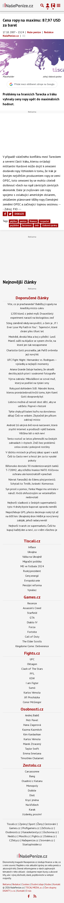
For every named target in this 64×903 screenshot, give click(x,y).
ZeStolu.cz (47, 828)
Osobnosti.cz (32, 709)
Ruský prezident (32, 571)
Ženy (39, 824)
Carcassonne (32, 771)
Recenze (32, 603)
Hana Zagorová (32, 725)
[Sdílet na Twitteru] (10, 214)
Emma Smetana (32, 753)
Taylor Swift (32, 748)
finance (33, 221)
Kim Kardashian (32, 734)
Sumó (32, 687)
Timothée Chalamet (32, 758)
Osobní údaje (37, 884)
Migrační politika (32, 561)
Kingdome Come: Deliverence (32, 646)
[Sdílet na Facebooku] (5, 214)
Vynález (32, 590)
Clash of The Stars (32, 668)
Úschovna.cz (50, 832)
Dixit (32, 795)
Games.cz (32, 597)
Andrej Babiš (32, 715)
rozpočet (44, 221)
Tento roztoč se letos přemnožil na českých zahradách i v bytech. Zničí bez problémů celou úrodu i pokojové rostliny (32, 443)
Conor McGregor (32, 702)
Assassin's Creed (32, 608)
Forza (32, 627)
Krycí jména (32, 800)
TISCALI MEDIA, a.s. (34, 887)
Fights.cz (32, 653)
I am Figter (32, 683)
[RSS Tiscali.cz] (34, 896)
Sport (32, 824)
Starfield (32, 612)
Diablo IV (32, 622)
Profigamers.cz (30, 828)
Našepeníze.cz (30, 840)
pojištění (14, 225)
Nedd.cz (12, 836)
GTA (32, 617)
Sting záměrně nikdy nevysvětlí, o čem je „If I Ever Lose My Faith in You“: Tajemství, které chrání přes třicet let (32, 327)
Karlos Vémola (32, 692)
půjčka (13, 221)
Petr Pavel (32, 720)
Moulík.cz (24, 836)
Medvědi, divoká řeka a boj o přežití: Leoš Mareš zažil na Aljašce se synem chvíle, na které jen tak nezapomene (32, 341)
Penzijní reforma (32, 585)
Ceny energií (32, 575)
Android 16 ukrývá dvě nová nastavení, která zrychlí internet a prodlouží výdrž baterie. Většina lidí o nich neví (32, 429)
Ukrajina (32, 552)
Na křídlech (32, 804)
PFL (32, 673)
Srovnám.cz (46, 840)
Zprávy (23, 824)
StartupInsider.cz (32, 844)
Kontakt (56, 884)
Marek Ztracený (32, 744)
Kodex (48, 884)
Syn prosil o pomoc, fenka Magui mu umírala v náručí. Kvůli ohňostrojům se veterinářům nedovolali (32, 493)
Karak (32, 809)
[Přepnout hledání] (42, 5)
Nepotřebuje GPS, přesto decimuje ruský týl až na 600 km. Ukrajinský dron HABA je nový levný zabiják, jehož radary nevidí (32, 516)
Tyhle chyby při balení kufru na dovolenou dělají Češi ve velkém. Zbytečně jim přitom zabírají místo (32, 415)
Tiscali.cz (32, 541)
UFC (32, 659)
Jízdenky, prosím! (32, 814)
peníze (23, 221)
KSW (32, 678)
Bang (32, 776)
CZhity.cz (14, 840)
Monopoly (32, 785)
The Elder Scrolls (32, 641)
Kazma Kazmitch (32, 729)
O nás (28, 890)
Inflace (32, 547)
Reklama (7, 884)
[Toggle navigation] (58, 5)
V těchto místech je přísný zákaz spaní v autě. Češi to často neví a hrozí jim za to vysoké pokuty (32, 456)
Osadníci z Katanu (32, 781)
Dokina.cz (49, 836)
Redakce (16, 884)
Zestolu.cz (32, 765)
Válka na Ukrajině (32, 556)
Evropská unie (32, 580)
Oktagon (32, 664)
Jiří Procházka (32, 697)
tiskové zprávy (49, 225)
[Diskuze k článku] (23, 35)
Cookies (26, 884)
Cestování (50, 824)
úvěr (37, 225)
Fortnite (32, 632)
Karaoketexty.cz (31, 832)
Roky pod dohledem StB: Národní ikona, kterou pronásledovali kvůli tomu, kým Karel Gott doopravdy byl (32, 392)
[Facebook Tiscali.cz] (28, 896)
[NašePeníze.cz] (18, 5)
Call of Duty (32, 636)
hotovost (27, 225)
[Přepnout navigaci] (47, 5)
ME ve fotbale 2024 (32, 566)
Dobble (32, 790)
